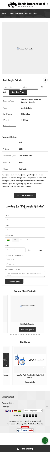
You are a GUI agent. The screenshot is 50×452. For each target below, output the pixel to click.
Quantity (8, 245)
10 (34, 334)
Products (11, 13)
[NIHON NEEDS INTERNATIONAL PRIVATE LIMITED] (26, 4)
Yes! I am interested (25, 195)
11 (36, 334)
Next (43, 366)
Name (7, 215)
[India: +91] (8, 239)
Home (4, 13)
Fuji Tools (19, 13)
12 (39, 334)
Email (7, 225)
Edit (41, 250)
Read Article (23, 382)
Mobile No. (9, 235)
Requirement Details (12, 269)
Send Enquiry (26, 448)
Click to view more (9, 126)
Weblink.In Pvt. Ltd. (36, 424)
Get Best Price (18, 92)
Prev (6, 366)
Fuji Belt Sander (22, 324)
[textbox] (29, 87)
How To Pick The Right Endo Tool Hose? (23, 376)
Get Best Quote (22, 329)
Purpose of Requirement (14, 255)
